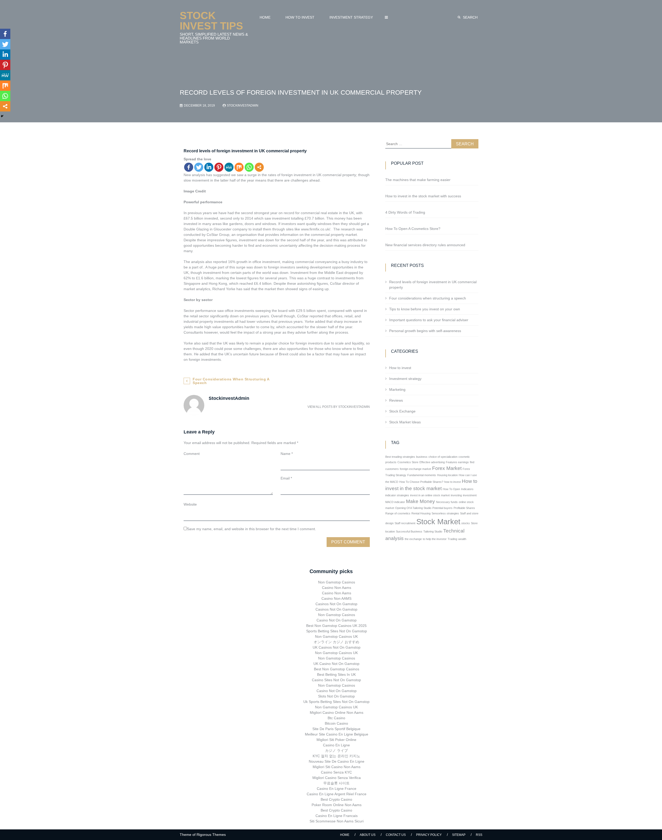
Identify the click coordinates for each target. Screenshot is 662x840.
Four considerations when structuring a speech (231, 381)
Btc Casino (336, 718)
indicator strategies (397, 495)
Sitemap (458, 835)
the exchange (413, 539)
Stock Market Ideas (405, 422)
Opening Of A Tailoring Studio (413, 507)
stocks (465, 523)
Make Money (420, 501)
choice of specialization (442, 456)
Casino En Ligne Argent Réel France (336, 794)
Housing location (447, 475)
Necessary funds (447, 502)
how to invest (452, 481)
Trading (452, 539)
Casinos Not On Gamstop (336, 604)
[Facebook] (188, 167)
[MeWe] (229, 167)
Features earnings (457, 462)
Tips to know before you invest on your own (424, 309)
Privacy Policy (429, 835)
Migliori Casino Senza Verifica (336, 778)
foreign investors (281, 267)
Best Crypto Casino (336, 799)
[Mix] (239, 167)
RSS (479, 835)
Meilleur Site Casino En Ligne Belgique (336, 734)
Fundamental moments (421, 475)
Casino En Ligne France (336, 788)
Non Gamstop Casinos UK (336, 636)
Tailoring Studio (432, 531)
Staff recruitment (405, 523)
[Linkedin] (208, 167)
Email (286, 478)
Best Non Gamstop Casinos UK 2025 (336, 626)
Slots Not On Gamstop (336, 696)
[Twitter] (198, 167)
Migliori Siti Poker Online (336, 740)
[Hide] (2, 116)
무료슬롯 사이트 (336, 783)
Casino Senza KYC (336, 772)
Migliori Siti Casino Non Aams (336, 767)
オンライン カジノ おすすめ (336, 642)
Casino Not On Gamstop (337, 620)
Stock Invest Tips (211, 21)
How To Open (451, 489)
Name (287, 454)
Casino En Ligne (336, 745)
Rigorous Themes (211, 834)
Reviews (396, 400)
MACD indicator (395, 502)
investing (456, 495)
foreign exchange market (415, 468)
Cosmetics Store (407, 462)
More (386, 17)
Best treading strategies (400, 456)
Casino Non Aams (336, 588)
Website (190, 504)
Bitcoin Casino (336, 723)
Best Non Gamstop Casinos (336, 669)
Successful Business (409, 531)
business (421, 456)
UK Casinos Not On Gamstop (336, 647)
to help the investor (435, 539)
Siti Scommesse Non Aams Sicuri (337, 821)
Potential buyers (442, 507)
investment (470, 495)
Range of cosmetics (397, 513)
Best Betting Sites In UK (336, 674)
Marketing (397, 389)
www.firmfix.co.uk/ (315, 229)
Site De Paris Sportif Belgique (336, 729)
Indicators (467, 489)
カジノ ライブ (336, 750)
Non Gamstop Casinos (336, 582)
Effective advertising (432, 462)
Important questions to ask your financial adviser (428, 320)
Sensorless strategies (445, 513)
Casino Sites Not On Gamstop (336, 680)
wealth (462, 539)
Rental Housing (421, 513)
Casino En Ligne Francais (336, 816)
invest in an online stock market (430, 495)
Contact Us (396, 835)
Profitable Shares (464, 507)
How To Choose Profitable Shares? (421, 481)
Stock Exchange (402, 411)
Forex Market (447, 468)
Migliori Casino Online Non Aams (336, 712)
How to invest (299, 17)
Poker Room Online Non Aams (337, 805)
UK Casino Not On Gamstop (336, 664)
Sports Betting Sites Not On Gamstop (336, 631)
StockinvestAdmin (242, 105)
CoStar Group (218, 235)
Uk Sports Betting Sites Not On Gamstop (336, 702)
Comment (192, 454)
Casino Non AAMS (336, 598)
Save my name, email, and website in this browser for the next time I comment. (251, 529)
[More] (259, 167)
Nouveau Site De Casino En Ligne (336, 761)
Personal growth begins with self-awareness (425, 331)
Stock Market (438, 521)
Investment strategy (351, 17)
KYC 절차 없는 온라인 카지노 (336, 756)
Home (265, 17)
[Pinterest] (218, 167)
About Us (367, 835)
